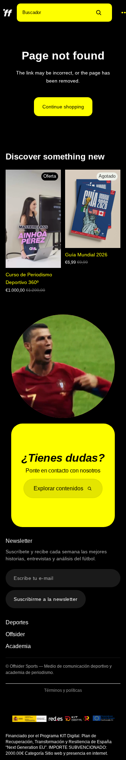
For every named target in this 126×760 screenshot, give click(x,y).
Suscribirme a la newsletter (45, 599)
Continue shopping (63, 106)
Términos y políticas (63, 690)
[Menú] (120, 13)
